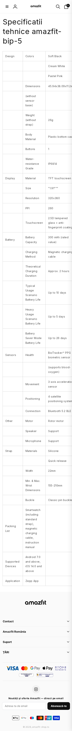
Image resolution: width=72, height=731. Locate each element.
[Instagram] (36, 689)
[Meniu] (7, 7)
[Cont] (15, 7)
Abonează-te (59, 706)
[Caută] (58, 7)
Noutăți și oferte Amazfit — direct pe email (36, 698)
